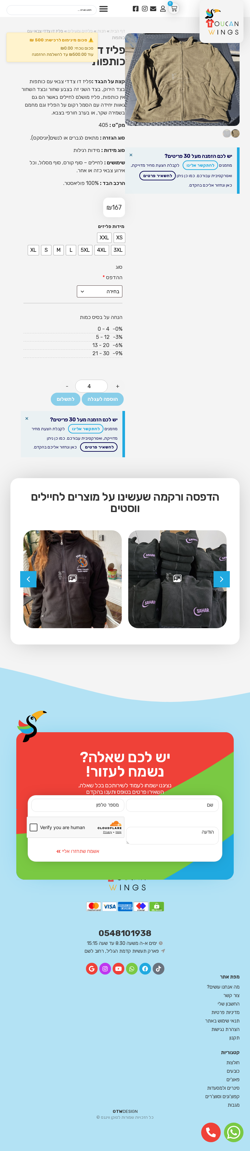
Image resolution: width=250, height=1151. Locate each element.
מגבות (234, 1105)
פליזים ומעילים (80, 31)
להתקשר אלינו (200, 165)
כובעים (233, 1071)
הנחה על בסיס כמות (101, 317)
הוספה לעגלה (103, 399)
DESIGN (125, 1111)
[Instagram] (105, 969)
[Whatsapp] (132, 969)
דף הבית (117, 31)
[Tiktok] (158, 969)
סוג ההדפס (112, 272)
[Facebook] (145, 969)
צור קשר (231, 995)
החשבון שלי (229, 1004)
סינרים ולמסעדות (223, 1088)
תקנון (234, 1038)
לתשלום (66, 399)
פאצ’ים (233, 1080)
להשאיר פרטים (157, 175)
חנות (101, 31)
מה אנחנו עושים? (223, 987)
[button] (103, 8)
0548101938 (125, 933)
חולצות (233, 1063)
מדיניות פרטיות (225, 1012)
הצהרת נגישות (225, 1029)
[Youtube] (118, 969)
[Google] (92, 969)
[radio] (118, 250)
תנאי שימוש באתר (222, 1021)
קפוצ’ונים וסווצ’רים (222, 1096)
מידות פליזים (111, 226)
